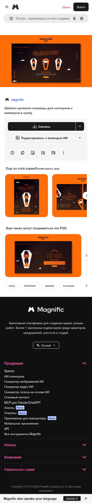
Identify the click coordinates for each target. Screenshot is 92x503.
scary (12, 285)
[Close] (85, 498)
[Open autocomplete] (9, 18)
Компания (12, 457)
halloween (30, 285)
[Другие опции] (63, 153)
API (6, 428)
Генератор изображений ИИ (24, 381)
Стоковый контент (16, 397)
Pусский (46, 345)
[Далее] (86, 195)
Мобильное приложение (21, 423)
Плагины (15, 413)
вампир (49, 285)
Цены (66, 7)
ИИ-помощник (14, 376)
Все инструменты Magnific (22, 434)
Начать (10, 444)
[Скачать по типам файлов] (80, 126)
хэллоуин (68, 285)
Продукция (13, 363)
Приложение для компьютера (29, 418)
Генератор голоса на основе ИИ (26, 392)
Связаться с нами (19, 469)
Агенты (14, 407)
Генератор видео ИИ (18, 386)
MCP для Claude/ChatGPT (22, 402)
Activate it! (72, 498)
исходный (28, 37)
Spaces (9, 371)
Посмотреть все (47, 168)
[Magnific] (46, 310)
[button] (46, 345)
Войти (81, 7)
